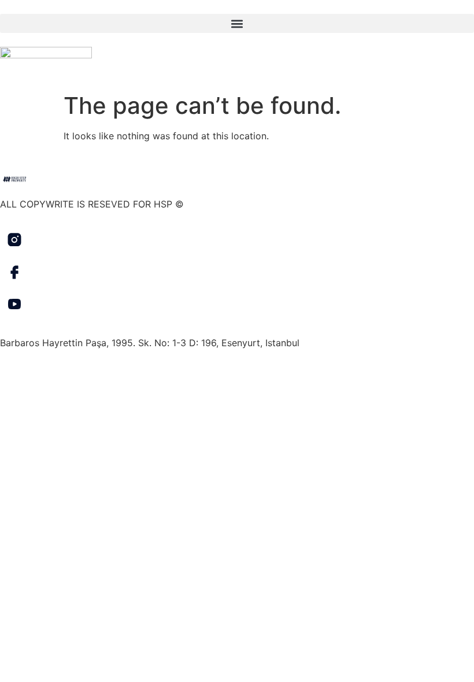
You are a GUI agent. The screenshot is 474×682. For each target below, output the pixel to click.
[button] (237, 23)
